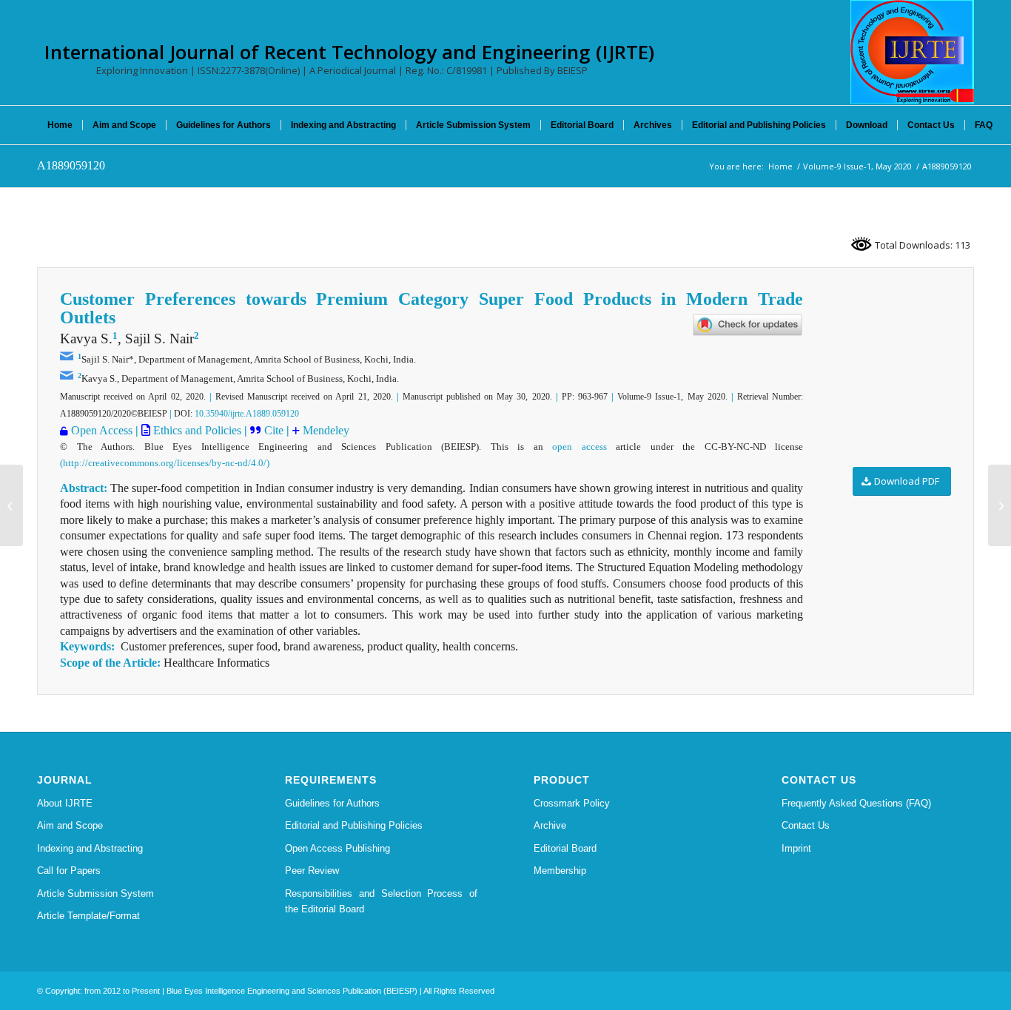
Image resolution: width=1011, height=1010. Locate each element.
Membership (560, 870)
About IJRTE (65, 803)
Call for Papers (69, 870)
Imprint (796, 848)
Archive (550, 825)
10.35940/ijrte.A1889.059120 (247, 413)
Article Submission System (95, 893)
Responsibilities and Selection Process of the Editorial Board (381, 901)
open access (579, 446)
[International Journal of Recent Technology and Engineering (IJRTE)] (912, 52)
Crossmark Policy (572, 803)
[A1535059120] (11, 505)
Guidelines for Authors (332, 803)
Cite (275, 430)
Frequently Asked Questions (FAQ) (856, 803)
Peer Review (312, 870)
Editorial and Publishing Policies (354, 825)
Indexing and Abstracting (90, 848)
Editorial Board (565, 848)
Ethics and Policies (195, 430)
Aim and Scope (70, 825)
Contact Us (806, 825)
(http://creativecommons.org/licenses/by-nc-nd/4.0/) (164, 462)
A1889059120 (71, 165)
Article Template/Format (88, 915)
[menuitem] (60, 125)
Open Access (101, 430)
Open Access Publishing (337, 848)
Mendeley (324, 430)
